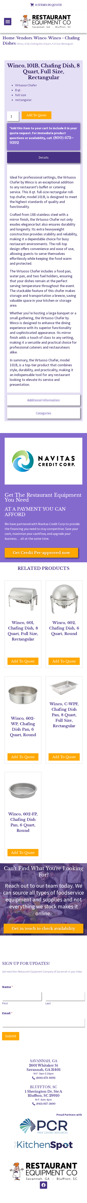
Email (7, 1013)
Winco (40, 38)
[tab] (43, 157)
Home (9, 38)
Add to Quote (37, 115)
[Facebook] (43, 1185)
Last (48, 1003)
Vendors (24, 38)
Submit (10, 1036)
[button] (7, 21)
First (5, 1003)
